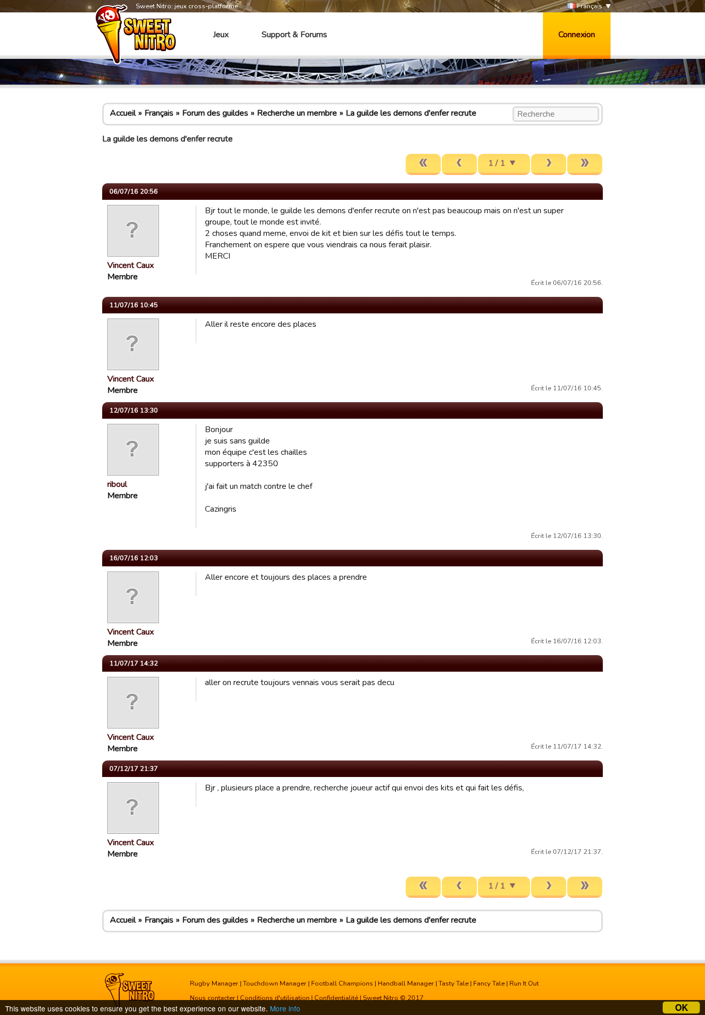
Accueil (123, 113)
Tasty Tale (454, 983)
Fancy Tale (489, 983)
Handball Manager (406, 983)
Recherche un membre (297, 113)
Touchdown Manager (275, 983)
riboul (117, 484)
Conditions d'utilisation (275, 998)
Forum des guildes (215, 113)
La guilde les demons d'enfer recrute (411, 113)
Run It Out (524, 983)
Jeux (221, 34)
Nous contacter (212, 998)
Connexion (576, 34)
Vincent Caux (130, 265)
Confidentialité (336, 998)
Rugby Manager (214, 983)
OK (681, 1007)
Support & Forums (294, 34)
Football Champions (342, 983)
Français (588, 6)
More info (285, 1008)
